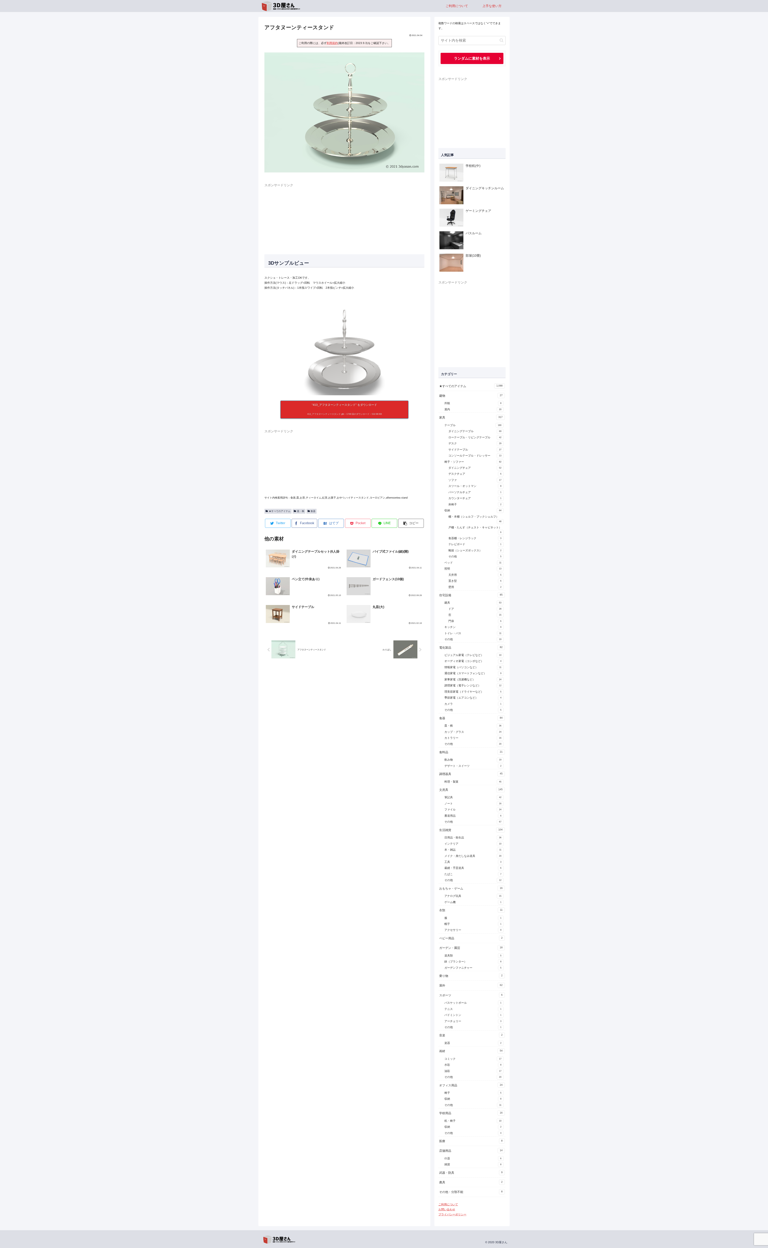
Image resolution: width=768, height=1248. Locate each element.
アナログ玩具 (472, 895)
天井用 (474, 574)
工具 (472, 861)
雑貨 (472, 1164)
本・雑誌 (472, 849)
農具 (471, 1182)
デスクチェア (474, 473)
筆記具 (472, 797)
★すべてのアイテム (279, 511)
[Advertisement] (344, 216)
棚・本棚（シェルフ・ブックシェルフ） (474, 519)
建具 (472, 602)
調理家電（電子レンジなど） (472, 685)
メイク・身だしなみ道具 (472, 855)
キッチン (472, 627)
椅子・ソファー (472, 461)
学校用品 (471, 1113)
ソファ (474, 480)
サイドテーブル (474, 449)
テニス (472, 1009)
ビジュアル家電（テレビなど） (472, 655)
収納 (472, 510)
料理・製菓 (472, 781)
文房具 (471, 789)
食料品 (471, 752)
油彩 (472, 1071)
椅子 (472, 1092)
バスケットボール (472, 1002)
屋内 (472, 409)
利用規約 (332, 43)
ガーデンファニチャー (472, 967)
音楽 (471, 1035)
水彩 (472, 1064)
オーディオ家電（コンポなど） (472, 661)
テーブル (472, 425)
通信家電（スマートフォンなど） (472, 673)
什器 (472, 1158)
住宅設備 (471, 595)
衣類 (471, 910)
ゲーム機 (472, 902)
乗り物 (471, 976)
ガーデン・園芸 (471, 948)
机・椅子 (472, 1120)
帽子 (472, 923)
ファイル (472, 809)
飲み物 (472, 759)
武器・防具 (471, 1172)
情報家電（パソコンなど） (472, 667)
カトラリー (472, 737)
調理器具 (471, 774)
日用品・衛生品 (472, 837)
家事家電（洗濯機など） (472, 679)
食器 (313, 511)
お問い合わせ (446, 1209)
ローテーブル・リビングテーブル (474, 437)
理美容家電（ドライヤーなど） (472, 691)
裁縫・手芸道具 (472, 867)
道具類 (472, 955)
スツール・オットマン (474, 486)
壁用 (474, 587)
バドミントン (472, 1015)
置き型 (474, 580)
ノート (472, 803)
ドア (474, 608)
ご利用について (448, 1204)
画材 (471, 1051)
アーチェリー (472, 1021)
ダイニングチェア (474, 467)
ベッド (472, 562)
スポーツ (471, 995)
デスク (474, 443)
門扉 (474, 621)
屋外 (471, 985)
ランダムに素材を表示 (472, 58)
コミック (472, 1058)
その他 (474, 556)
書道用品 (472, 815)
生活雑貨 (471, 830)
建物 (471, 395)
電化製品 (471, 647)
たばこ (472, 874)
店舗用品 (471, 1150)
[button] (411, 523)
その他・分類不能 (471, 1192)
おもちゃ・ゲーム (471, 888)
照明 (472, 568)
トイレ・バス (472, 633)
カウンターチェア (474, 498)
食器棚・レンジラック (474, 538)
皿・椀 (300, 511)
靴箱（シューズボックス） (474, 550)
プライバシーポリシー (452, 1214)
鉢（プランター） (472, 961)
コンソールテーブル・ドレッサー (474, 455)
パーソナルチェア (474, 492)
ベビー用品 (471, 938)
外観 (472, 403)
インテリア (472, 843)
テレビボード (474, 544)
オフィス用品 (471, 1085)
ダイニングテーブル (474, 431)
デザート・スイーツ (472, 765)
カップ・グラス (472, 731)
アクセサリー (472, 929)
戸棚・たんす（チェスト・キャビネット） (475, 529)
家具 (471, 417)
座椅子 (474, 504)
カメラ (472, 703)
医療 (471, 1141)
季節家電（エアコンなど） (472, 697)
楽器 (472, 1043)
